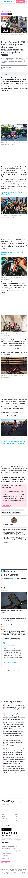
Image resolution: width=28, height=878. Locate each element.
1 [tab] (8, 670)
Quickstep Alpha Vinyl (6, 512)
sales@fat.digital (18, 850)
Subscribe (21, 1)
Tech (10, 13)
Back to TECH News (6, 11)
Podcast (17, 816)
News (2, 814)
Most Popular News (13, 701)
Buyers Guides (4, 818)
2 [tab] (9, 670)
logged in (12, 578)
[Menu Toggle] (2, 1)
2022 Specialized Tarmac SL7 (7, 509)
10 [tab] (19, 670)
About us (3, 812)
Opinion (16, 814)
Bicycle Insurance (19, 821)
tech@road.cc (11, 848)
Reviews (3, 816)
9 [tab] (18, 670)
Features (3, 820)
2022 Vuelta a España (19, 509)
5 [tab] (13, 670)
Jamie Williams (8, 524)
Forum (16, 812)
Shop (16, 820)
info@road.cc (13, 846)
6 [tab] (14, 670)
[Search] (26, 2)
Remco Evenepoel (16, 512)
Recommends (18, 818)
